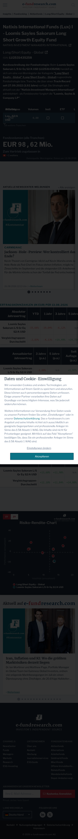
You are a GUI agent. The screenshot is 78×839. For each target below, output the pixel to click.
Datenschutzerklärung (27, 418)
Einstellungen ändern (39, 448)
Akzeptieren (42, 456)
